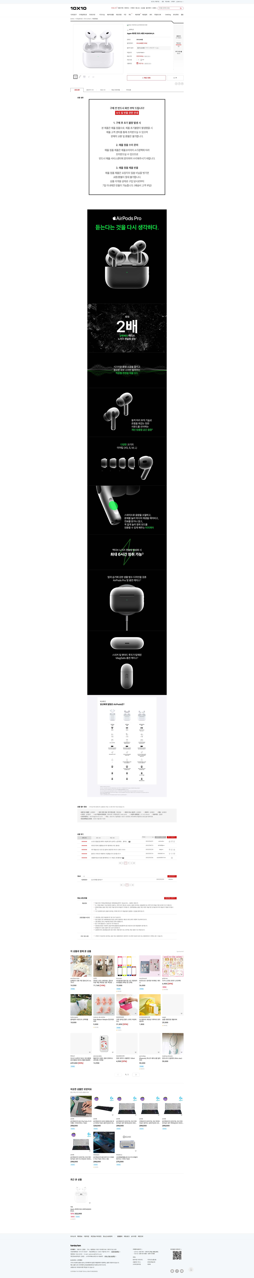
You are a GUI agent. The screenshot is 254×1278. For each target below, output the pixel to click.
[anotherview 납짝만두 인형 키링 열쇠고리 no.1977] (81, 972)
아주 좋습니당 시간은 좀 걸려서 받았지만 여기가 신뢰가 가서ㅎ (108, 849)
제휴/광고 (127, 1236)
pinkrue (165, 978)
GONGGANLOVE (144, 1017)
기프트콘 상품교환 (151, 1259)
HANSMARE (120, 1017)
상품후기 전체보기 (160, 837)
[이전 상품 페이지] (118, 1075)
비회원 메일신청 (151, 1262)
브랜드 (154, 8)
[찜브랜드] (128, 30)
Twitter (176, 83)
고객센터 (173, 1)
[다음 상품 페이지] (136, 1075)
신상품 (143, 8)
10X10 (78, 8)
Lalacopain (74, 1017)
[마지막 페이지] (134, 863)
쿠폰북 (149, 1264)
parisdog (142, 1056)
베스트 (138, 8)
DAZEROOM (120, 1056)
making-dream (167, 1056)
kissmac (119, 978)
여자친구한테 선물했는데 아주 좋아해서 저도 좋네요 (105, 845)
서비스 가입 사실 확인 (109, 1256)
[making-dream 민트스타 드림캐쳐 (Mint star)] (173, 1048)
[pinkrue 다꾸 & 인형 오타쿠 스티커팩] (173, 972)
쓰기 (178, 53)
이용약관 (86, 1236)
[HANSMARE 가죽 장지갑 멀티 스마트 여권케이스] (127, 1012)
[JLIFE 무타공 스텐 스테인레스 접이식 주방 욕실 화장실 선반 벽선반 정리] (104, 971)
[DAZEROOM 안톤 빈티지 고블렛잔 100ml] (127, 1048)
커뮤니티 (114, 8)
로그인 (152, 1)
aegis (164, 1017)
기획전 (132, 8)
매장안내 (140, 1236)
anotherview (74, 978)
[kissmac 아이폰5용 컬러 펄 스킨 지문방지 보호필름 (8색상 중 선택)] (127, 973)
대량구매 (120, 8)
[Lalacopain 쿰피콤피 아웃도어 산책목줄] (81, 1009)
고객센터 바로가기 (137, 1249)
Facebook (179, 83)
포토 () (98, 838)
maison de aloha (99, 1017)
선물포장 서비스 (137, 1262)
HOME (72, 19)
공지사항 (133, 1236)
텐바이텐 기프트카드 (138, 1259)
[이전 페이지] (123, 863)
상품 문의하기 (172, 876)
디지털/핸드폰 (78, 19)
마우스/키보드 (87, 19)
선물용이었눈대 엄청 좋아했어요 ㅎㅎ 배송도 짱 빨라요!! (106, 858)
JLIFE (95, 978)
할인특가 (148, 8)
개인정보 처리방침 (96, 1236)
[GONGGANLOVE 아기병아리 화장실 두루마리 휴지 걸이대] (150, 1010)
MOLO (72, 1056)
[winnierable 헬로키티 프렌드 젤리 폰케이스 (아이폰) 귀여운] (104, 1049)
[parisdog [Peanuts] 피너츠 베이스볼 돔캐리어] (150, 1051)
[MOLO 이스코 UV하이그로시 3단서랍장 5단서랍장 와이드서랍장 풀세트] (81, 1050)
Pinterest (182, 83)
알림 (163, 1)
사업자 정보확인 (115, 1251)
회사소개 (73, 1236)
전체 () (84, 838)
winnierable (97, 1056)
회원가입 (157, 1)
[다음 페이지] (131, 863)
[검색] (180, 8)
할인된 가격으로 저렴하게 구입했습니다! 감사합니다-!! (106, 853)
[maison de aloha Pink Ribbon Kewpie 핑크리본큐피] (104, 1011)
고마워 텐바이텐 (137, 1264)
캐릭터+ (126, 8)
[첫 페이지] (120, 863)
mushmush (143, 978)
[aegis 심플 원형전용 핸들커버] (173, 1010)
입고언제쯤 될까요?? (97, 879)
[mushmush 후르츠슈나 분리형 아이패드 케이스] (150, 972)
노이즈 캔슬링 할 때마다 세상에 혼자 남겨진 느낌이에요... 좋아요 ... (110, 841)
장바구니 (179, 1)
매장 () (112, 838)
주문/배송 (167, 1)
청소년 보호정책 (107, 1236)
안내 (157, 48)
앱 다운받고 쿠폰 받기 (175, 1249)
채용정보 (79, 1236)
